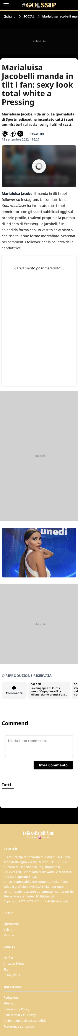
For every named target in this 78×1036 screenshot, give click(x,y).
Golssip (9, 16)
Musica (8, 935)
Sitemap (9, 1003)
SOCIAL (28, 16)
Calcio (7, 929)
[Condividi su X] (20, 134)
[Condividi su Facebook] (13, 134)
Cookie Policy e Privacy (19, 1015)
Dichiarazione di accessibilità (24, 1020)
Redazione (11, 997)
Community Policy (16, 1009)
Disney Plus (11, 975)
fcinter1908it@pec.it (39, 896)
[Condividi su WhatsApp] (5, 134)
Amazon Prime (13, 963)
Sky (5, 969)
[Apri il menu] (6, 5)
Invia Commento (53, 765)
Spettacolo (11, 924)
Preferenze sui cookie (18, 1026)
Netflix (8, 958)
